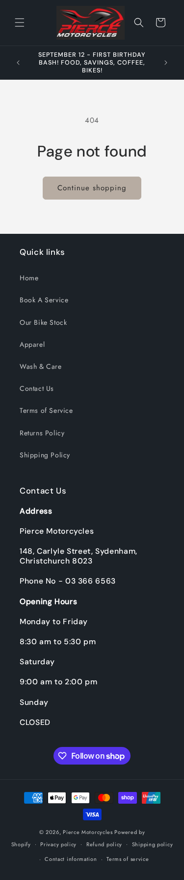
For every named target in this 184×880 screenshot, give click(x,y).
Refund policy (104, 844)
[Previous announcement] (18, 62)
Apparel (32, 344)
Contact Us (37, 388)
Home (29, 278)
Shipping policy (152, 844)
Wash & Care (41, 366)
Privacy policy (58, 844)
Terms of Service (46, 410)
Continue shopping (92, 187)
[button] (19, 22)
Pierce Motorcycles (88, 832)
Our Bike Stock (43, 322)
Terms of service (127, 859)
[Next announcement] (166, 62)
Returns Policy (42, 433)
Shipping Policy (45, 455)
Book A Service (44, 300)
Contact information (71, 859)
